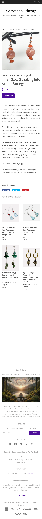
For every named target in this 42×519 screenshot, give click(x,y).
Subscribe (34, 433)
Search (21, 456)
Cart (38, 2)
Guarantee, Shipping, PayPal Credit (21, 459)
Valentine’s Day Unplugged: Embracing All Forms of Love (21, 374)
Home (3, 29)
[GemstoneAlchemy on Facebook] (15, 444)
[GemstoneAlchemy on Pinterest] (20, 444)
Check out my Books (21, 462)
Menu (6, 2)
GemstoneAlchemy (21, 11)
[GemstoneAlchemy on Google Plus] (26, 444)
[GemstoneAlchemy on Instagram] (32, 444)
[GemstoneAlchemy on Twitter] (10, 444)
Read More (30, 473)
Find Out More (21, 495)
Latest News (21, 370)
